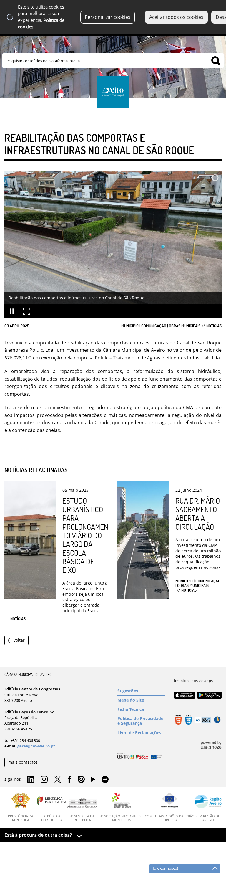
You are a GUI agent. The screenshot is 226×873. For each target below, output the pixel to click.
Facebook (69, 779)
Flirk (105, 779)
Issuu (81, 779)
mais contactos (23, 762)
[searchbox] (113, 60)
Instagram (44, 779)
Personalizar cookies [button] (107, 17)
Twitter (57, 779)
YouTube (93, 781)
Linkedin (30, 779)
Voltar (19, 640)
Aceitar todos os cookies (176, 17)
